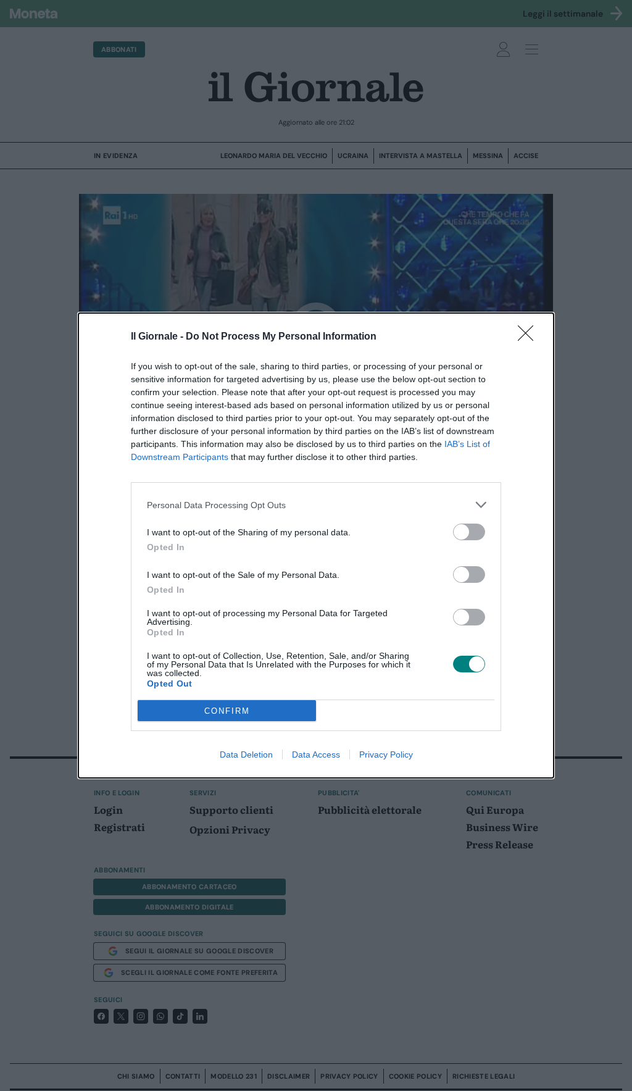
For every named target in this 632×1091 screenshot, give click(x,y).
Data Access (316, 754)
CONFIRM (227, 711)
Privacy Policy (386, 754)
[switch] (469, 532)
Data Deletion (246, 754)
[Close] (529, 337)
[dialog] (316, 545)
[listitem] (316, 504)
